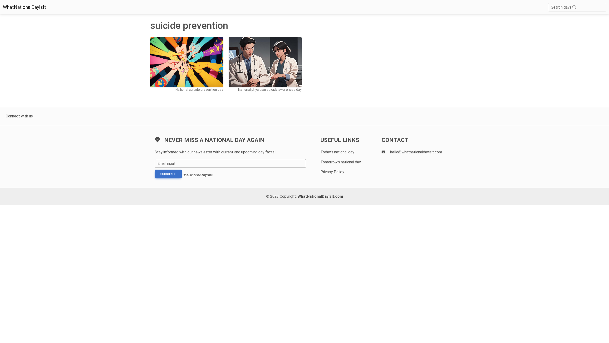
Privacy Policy (332, 172)
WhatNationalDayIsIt (24, 7)
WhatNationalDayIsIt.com (320, 196)
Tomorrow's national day (340, 162)
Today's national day (337, 152)
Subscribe (168, 174)
